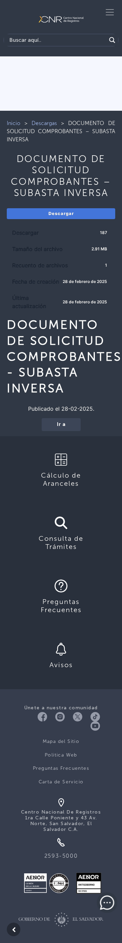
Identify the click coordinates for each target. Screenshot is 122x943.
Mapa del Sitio (61, 741)
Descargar (61, 213)
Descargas (44, 123)
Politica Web (61, 755)
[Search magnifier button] (112, 40)
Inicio (13, 123)
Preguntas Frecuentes (61, 768)
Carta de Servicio (61, 782)
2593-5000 (61, 856)
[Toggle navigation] (110, 12)
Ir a (61, 424)
